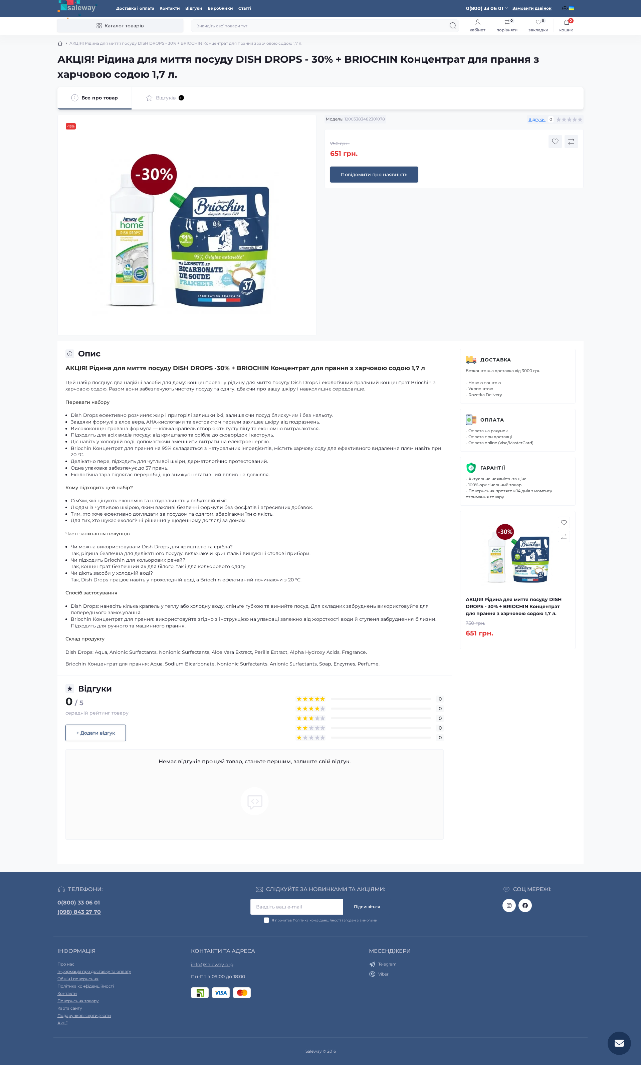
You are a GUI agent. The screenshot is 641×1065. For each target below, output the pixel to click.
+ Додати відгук (95, 733)
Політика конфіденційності (317, 920)
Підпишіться (367, 906)
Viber (383, 974)
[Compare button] (571, 141)
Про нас (65, 964)
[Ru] (565, 8)
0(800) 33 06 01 (78, 902)
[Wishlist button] (555, 141)
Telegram (387, 964)
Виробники (220, 8)
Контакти (170, 8)
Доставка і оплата (135, 8)
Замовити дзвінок (532, 8)
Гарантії (492, 468)
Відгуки (193, 8)
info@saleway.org (212, 965)
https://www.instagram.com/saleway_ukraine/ (509, 905)
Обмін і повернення (77, 978)
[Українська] (572, 8)
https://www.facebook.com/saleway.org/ (525, 905)
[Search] (453, 25)
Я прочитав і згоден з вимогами (324, 920)
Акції (62, 1022)
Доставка (495, 360)
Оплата (492, 420)
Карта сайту (69, 1008)
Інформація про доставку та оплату (94, 971)
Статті (244, 8)
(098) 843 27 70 (79, 912)
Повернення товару (78, 1000)
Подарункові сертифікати (84, 1015)
